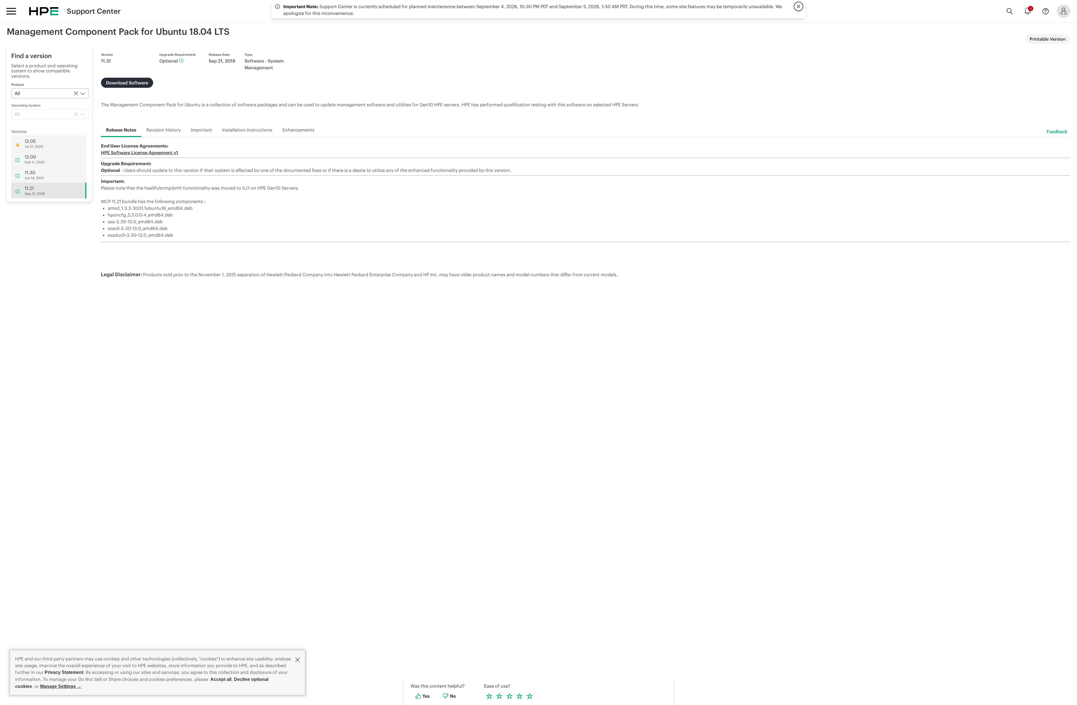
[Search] (1009, 11)
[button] (297, 659)
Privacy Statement (64, 672)
